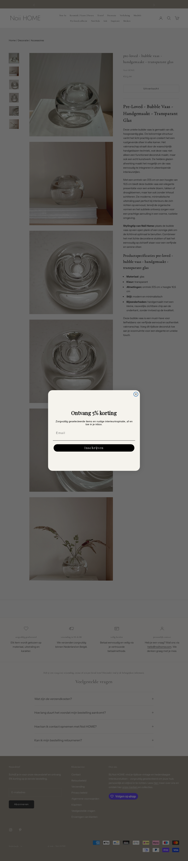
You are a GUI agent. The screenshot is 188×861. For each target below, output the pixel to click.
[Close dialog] (136, 394)
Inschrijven (94, 448)
